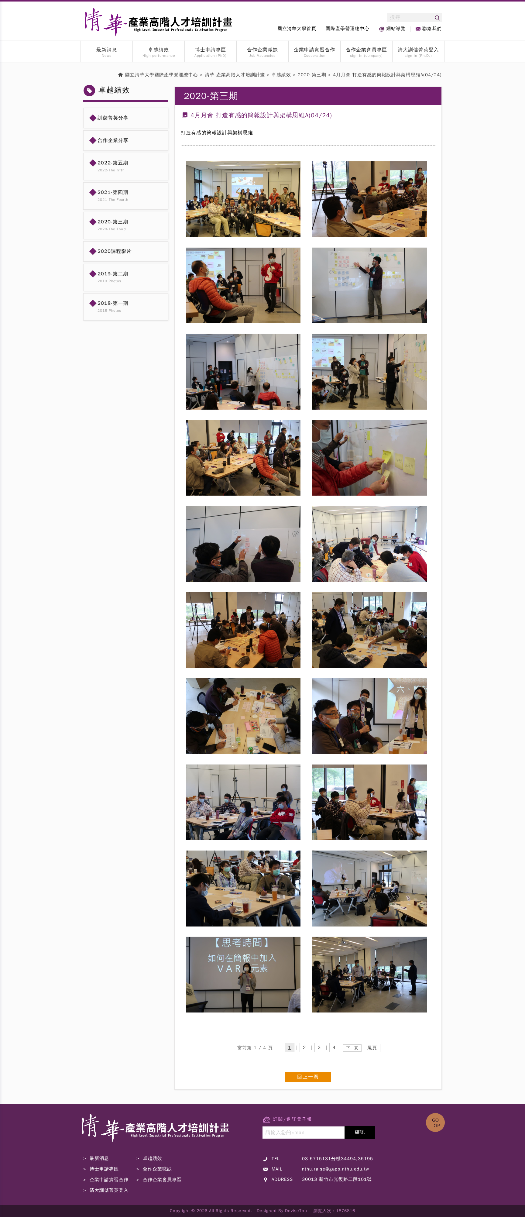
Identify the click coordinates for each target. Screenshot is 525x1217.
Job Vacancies (262, 56)
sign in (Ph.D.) (418, 56)
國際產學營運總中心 (347, 28)
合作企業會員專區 (366, 50)
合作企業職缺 (262, 50)
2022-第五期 (113, 163)
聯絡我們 (432, 28)
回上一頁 (308, 1077)
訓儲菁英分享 (113, 118)
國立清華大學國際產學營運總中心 (161, 74)
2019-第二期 (113, 274)
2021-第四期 (113, 192)
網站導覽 (396, 28)
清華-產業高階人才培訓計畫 (235, 74)
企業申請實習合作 (314, 50)
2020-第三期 (113, 222)
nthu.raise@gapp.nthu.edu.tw (335, 1169)
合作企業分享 (113, 140)
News (107, 56)
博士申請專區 (210, 50)
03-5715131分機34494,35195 (337, 1158)
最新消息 (106, 50)
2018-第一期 (113, 303)
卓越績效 (158, 50)
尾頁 (372, 1047)
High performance (158, 56)
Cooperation (314, 56)
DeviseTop (296, 1210)
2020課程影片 (115, 251)
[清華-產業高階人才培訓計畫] (156, 1151)
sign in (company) (366, 56)
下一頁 (352, 1048)
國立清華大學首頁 (296, 28)
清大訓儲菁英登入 (418, 50)
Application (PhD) (210, 56)
